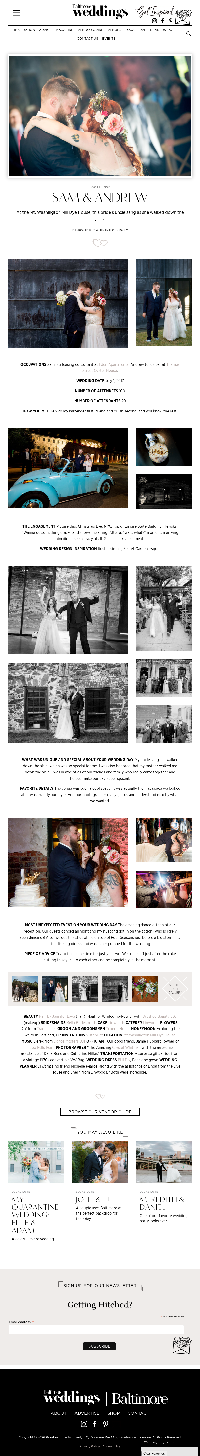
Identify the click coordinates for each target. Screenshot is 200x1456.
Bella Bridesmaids (82, 1022)
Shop (113, 1413)
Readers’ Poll (163, 29)
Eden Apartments (114, 364)
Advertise (87, 1413)
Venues (114, 29)
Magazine (64, 29)
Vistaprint (95, 1035)
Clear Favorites (154, 1453)
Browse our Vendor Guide (100, 1111)
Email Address (21, 1322)
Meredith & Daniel (162, 1203)
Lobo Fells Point (42, 1047)
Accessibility (111, 1446)
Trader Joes (47, 1028)
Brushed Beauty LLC (159, 1016)
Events (108, 38)
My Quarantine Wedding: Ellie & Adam (35, 1215)
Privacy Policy (90, 1446)
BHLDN (124, 1059)
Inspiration (24, 29)
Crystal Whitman (126, 1047)
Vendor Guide (90, 29)
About (59, 1413)
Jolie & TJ (92, 1200)
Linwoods (117, 1022)
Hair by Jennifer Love (57, 1016)
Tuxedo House (118, 1028)
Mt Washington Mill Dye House (149, 1035)
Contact (138, 1413)
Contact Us (87, 38)
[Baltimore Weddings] (100, 12)
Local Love (135, 29)
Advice (45, 29)
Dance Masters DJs (69, 1041)
